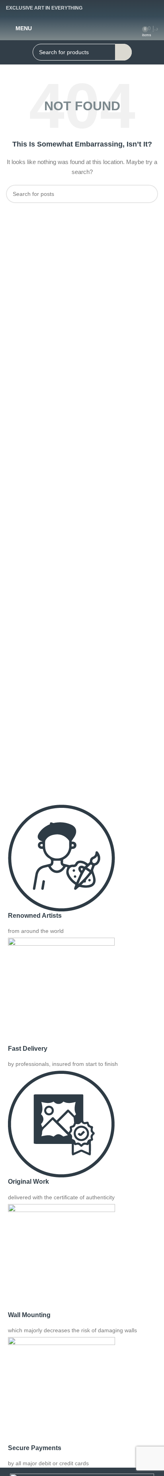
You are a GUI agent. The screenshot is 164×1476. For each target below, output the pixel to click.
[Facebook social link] (123, 8)
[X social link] (138, 8)
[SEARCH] (123, 52)
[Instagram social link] (152, 8)
